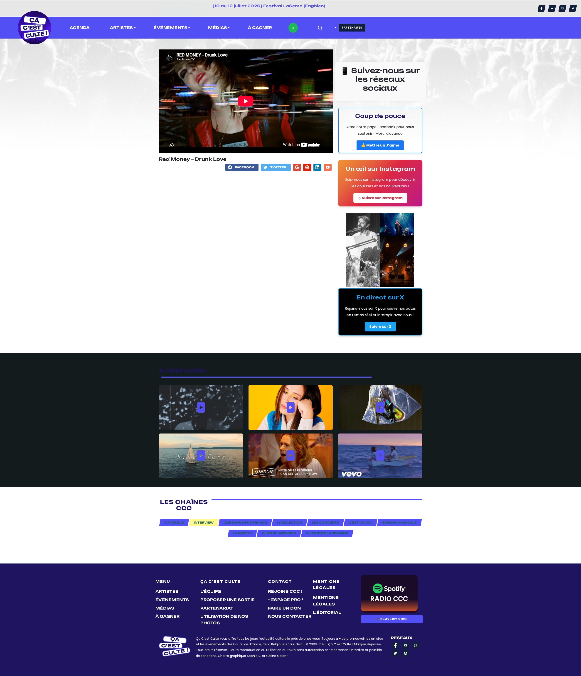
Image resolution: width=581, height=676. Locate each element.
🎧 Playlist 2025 (391, 619)
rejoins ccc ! (285, 591)
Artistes (167, 591)
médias (164, 608)
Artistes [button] (121, 27)
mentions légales (326, 600)
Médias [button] (217, 27)
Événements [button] (170, 27)
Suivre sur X (380, 326)
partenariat (217, 608)
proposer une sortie (227, 600)
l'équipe (210, 591)
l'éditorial (327, 612)
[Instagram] (562, 8)
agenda (80, 27)
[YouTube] (552, 8)
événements (172, 600)
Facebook (244, 167)
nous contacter (290, 616)
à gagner (260, 27)
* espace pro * (286, 600)
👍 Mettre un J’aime (380, 145)
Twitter (278, 167)
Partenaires (352, 27)
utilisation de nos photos (224, 619)
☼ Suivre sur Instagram (380, 198)
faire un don (284, 608)
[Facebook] (541, 8)
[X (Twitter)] (573, 8)
